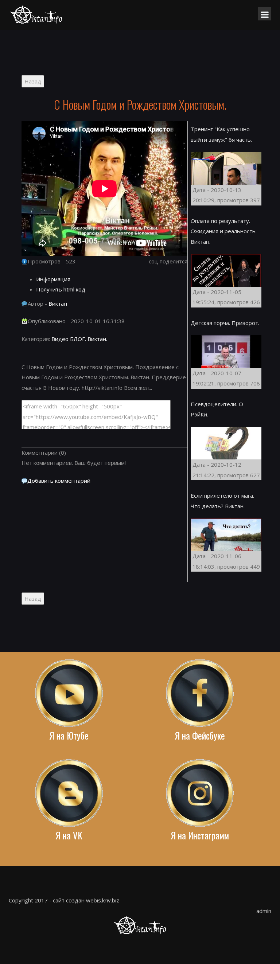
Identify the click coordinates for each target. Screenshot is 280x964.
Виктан (57, 303)
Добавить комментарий (58, 480)
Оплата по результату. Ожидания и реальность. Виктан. (224, 231)
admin (263, 910)
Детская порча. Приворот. (225, 322)
